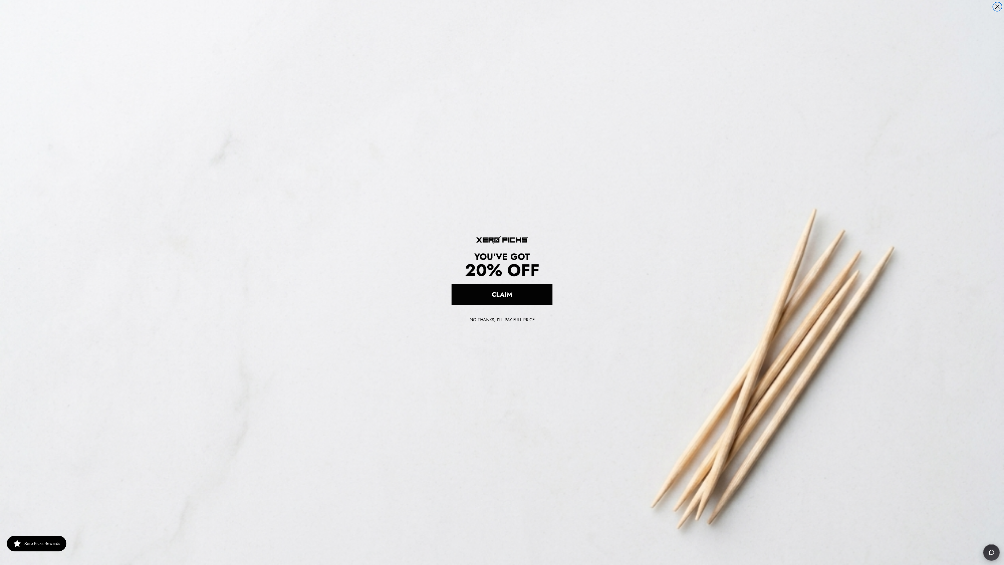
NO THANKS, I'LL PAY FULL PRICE (502, 320)
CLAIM (502, 294)
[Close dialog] (997, 6)
